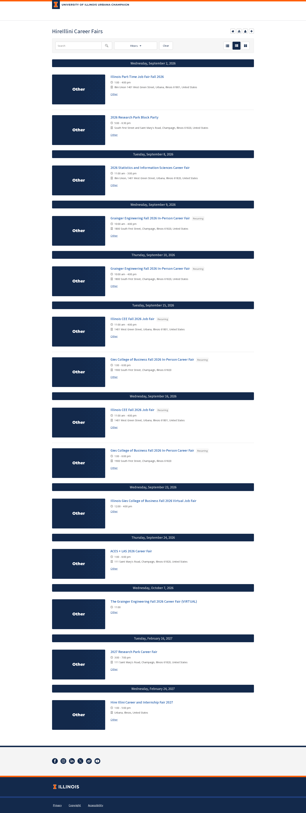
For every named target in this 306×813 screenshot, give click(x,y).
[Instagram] (63, 761)
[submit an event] (251, 31)
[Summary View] (236, 46)
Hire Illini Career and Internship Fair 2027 (141, 702)
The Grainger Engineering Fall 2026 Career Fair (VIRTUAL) (153, 601)
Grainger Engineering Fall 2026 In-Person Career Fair (150, 218)
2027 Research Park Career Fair (133, 651)
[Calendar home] (232, 31)
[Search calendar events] (106, 46)
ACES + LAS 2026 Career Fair (131, 551)
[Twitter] (80, 761)
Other (114, 94)
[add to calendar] (239, 31)
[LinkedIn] (72, 761)
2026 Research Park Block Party (134, 117)
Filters (134, 46)
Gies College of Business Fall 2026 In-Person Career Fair (152, 359)
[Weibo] (89, 761)
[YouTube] (97, 761)
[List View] (227, 46)
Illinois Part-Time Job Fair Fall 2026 (137, 76)
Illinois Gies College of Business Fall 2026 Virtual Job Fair (153, 500)
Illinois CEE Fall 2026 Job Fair (132, 319)
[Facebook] (55, 761)
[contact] (245, 31)
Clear (166, 45)
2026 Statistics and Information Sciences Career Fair (150, 167)
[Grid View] (246, 46)
